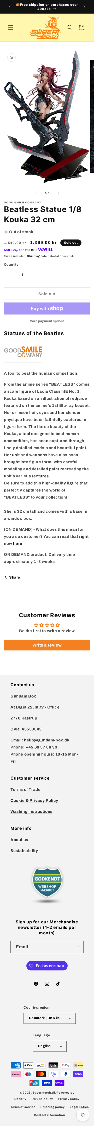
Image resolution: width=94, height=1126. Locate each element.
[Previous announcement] (9, 7)
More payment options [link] (47, 321)
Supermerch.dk (44, 1092)
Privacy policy (69, 1098)
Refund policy (42, 1098)
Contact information (49, 1115)
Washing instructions (31, 811)
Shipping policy (52, 1106)
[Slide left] (35, 192)
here (17, 543)
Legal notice (79, 1106)
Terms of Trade (25, 789)
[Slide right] (58, 192)
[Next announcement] (84, 7)
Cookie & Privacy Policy (34, 800)
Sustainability (24, 851)
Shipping (33, 256)
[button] (10, 27)
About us (19, 840)
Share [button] (14, 577)
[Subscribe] (77, 947)
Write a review (47, 645)
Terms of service (22, 1106)
